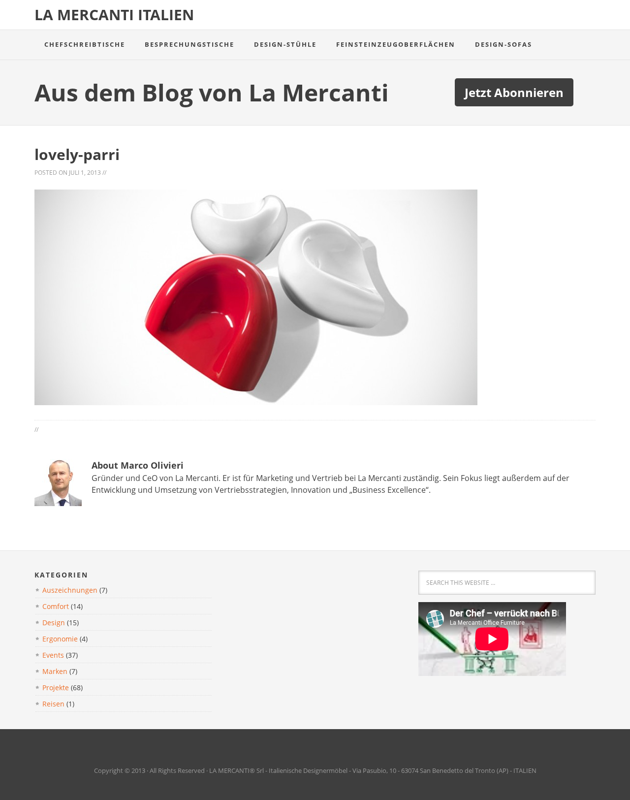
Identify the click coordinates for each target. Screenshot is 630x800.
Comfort (55, 606)
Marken (54, 671)
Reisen (53, 703)
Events (53, 655)
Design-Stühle (285, 44)
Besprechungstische (189, 44)
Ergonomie (60, 638)
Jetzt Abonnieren (514, 92)
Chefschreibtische (84, 44)
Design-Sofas (503, 44)
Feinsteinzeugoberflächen (395, 44)
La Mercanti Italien (114, 14)
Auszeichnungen (69, 590)
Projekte (55, 687)
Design (53, 622)
